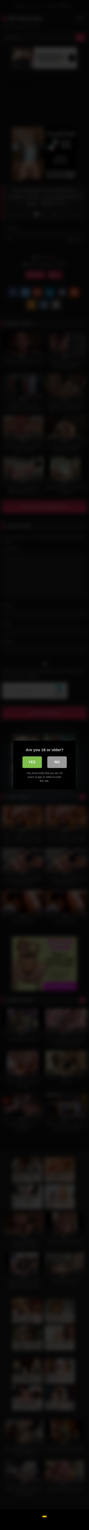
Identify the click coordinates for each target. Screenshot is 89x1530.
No (57, 762)
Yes (32, 762)
